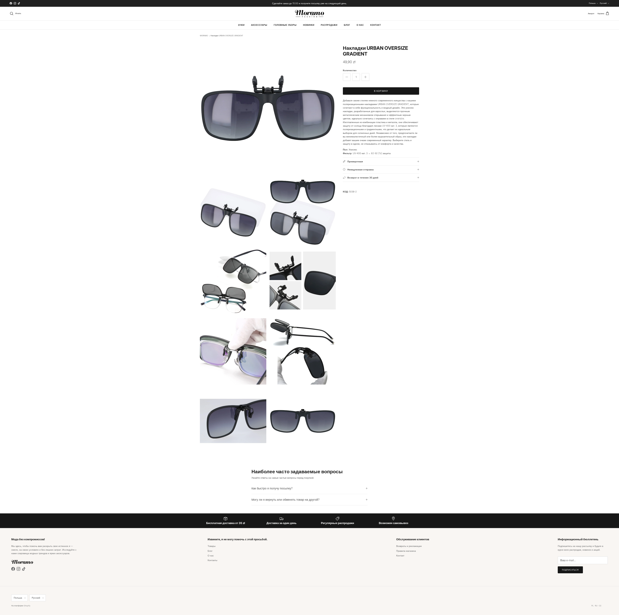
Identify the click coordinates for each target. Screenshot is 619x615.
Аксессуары (259, 25)
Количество (350, 70)
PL (592, 606)
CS (600, 606)
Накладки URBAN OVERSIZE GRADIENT (227, 36)
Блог (347, 25)
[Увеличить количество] (365, 77)
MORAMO (204, 36)
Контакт (375, 25)
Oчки (241, 25)
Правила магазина (406, 550)
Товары (212, 546)
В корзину (381, 91)
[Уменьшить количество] (347, 77)
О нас (360, 25)
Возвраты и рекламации (409, 546)
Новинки (308, 25)
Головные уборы (285, 25)
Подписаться (570, 570)
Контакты (212, 560)
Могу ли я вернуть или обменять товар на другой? (285, 499)
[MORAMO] (309, 13)
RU (596, 606)
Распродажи (329, 25)
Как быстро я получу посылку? (272, 488)
